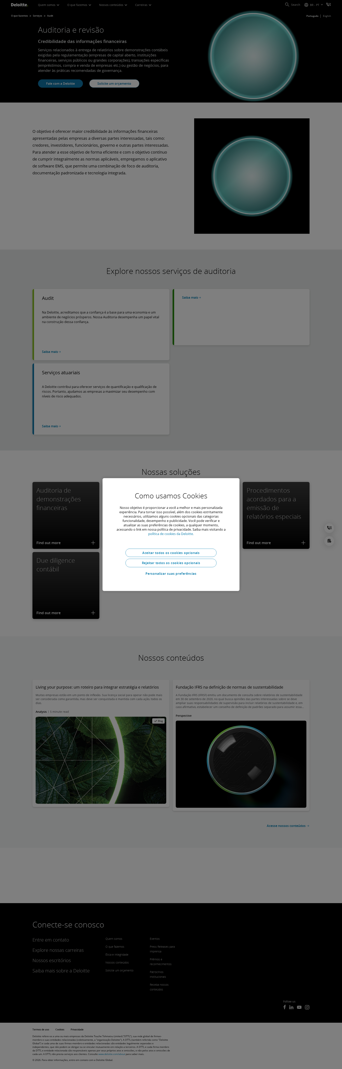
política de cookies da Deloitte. (171, 533)
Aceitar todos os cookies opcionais (171, 552)
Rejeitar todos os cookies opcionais (171, 563)
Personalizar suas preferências (171, 573)
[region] (171, 534)
